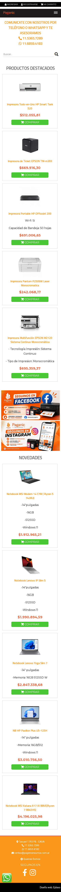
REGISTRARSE (30, 4)
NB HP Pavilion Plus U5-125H (30, 730)
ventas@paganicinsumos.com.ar (31, 853)
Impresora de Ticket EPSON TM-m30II (30, 161)
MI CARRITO (50, 4)
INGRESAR (12, 4)
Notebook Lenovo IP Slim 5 (30, 580)
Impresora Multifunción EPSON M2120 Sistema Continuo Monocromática (30, 340)
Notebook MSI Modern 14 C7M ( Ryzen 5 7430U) (30, 496)
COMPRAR (31, 122)
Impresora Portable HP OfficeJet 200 (29, 213)
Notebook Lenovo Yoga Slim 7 (30, 663)
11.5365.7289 (33, 38)
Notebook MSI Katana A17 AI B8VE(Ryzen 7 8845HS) (30, 808)
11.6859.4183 (32, 43)
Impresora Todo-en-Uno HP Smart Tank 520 (30, 106)
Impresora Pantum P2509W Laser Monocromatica (29, 283)
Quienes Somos (31, 859)
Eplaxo (56, 887)
